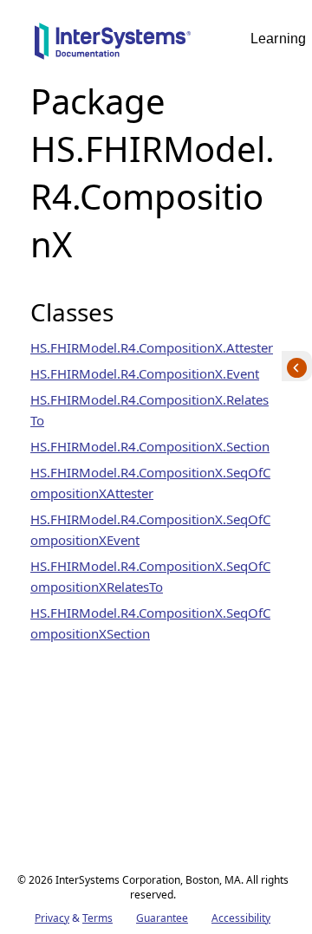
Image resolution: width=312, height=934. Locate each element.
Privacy (52, 918)
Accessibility (240, 918)
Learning (278, 38)
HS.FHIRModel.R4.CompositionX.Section (150, 446)
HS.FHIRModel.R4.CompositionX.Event (144, 373)
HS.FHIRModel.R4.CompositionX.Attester (151, 347)
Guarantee (162, 918)
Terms (97, 918)
